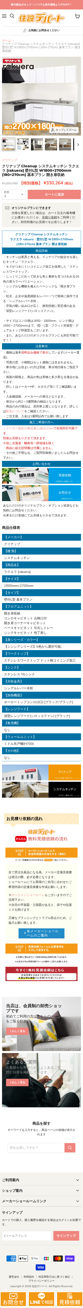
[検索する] (69, 1147)
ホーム (6, 40)
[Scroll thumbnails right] (77, 144)
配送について (15, 411)
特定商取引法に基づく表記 (54, 1277)
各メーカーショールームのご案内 (43, 933)
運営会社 (14, 1277)
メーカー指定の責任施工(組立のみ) (29, 428)
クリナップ (9, 160)
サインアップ (66, 1236)
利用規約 (29, 1277)
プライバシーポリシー (41, 1281)
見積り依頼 (49, 217)
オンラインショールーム (28, 895)
